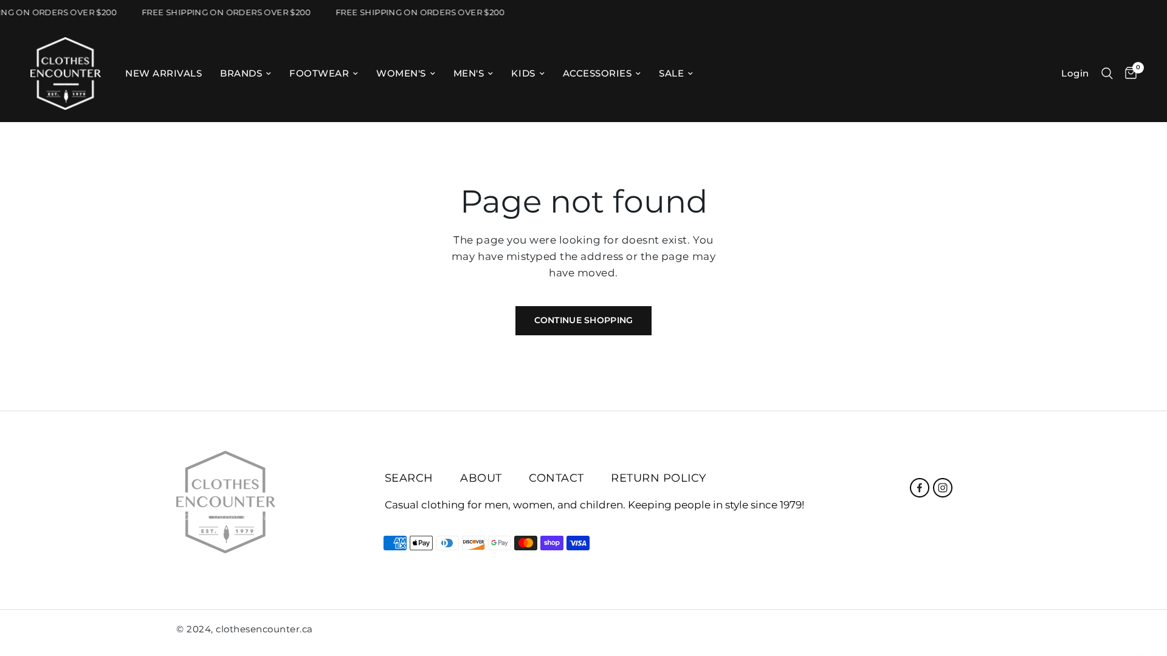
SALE (671, 73)
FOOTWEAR (319, 73)
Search (409, 478)
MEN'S (468, 73)
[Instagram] (942, 487)
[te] (959, 631)
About (481, 478)
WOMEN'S (401, 73)
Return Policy (658, 478)
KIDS (523, 73)
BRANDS (241, 73)
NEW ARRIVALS (163, 73)
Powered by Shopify (332, 517)
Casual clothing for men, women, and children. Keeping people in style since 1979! (594, 505)
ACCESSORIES (597, 73)
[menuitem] (163, 73)
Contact (556, 478)
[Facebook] (919, 487)
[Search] (1107, 73)
